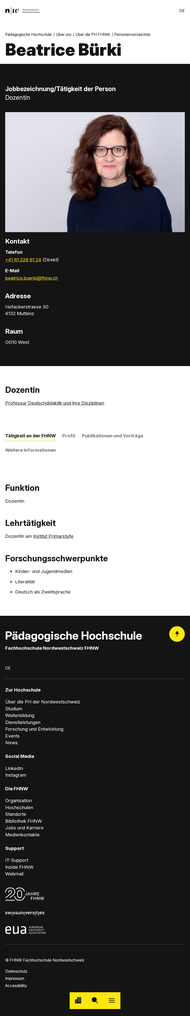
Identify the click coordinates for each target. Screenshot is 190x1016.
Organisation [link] (18, 800)
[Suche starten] (95, 1000)
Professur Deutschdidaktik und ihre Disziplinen (54, 403)
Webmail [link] (14, 874)
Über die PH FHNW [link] (92, 34)
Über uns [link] (63, 34)
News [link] (11, 742)
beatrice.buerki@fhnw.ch (31, 278)
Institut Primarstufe (53, 536)
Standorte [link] (15, 814)
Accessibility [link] (16, 985)
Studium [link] (13, 709)
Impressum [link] (14, 978)
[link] (22, 11)
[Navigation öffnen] (111, 1000)
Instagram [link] (15, 775)
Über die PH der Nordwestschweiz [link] (42, 702)
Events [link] (12, 736)
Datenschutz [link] (16, 971)
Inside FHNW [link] (19, 867)
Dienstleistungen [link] (22, 722)
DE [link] (182, 10)
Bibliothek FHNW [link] (23, 821)
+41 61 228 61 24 (23, 260)
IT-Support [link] (16, 860)
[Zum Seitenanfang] (177, 634)
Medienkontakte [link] (22, 835)
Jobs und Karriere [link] (24, 828)
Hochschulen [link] (19, 807)
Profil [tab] (68, 436)
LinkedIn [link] (14, 768)
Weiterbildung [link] (19, 715)
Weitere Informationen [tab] (30, 450)
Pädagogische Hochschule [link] (28, 34)
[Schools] (78, 1000)
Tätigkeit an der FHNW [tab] (30, 436)
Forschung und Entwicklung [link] (34, 729)
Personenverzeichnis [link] (132, 34)
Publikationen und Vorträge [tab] (112, 436)
